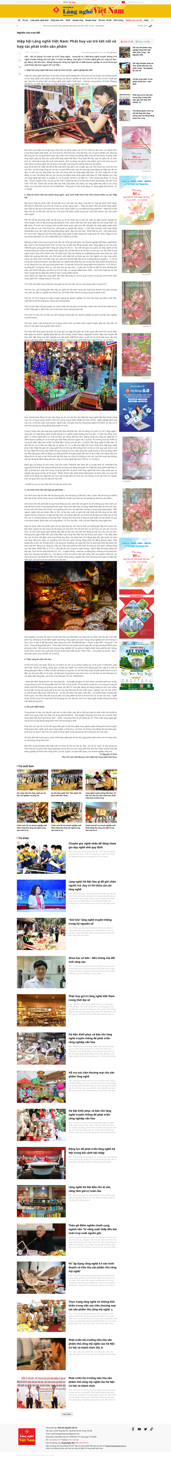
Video (146, 20)
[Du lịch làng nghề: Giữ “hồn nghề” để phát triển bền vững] (67, 780)
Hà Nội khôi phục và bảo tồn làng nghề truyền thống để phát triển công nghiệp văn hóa (90, 1114)
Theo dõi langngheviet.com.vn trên (94, 52)
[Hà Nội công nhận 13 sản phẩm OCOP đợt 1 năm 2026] (124, 83)
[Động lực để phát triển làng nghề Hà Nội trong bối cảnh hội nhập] (41, 1163)
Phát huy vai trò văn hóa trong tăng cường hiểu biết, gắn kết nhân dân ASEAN (142, 98)
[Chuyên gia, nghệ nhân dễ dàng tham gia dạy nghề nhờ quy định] (41, 857)
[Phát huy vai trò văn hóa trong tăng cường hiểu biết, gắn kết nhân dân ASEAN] (124, 99)
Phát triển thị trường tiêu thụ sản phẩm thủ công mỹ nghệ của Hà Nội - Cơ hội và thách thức (92, 1381)
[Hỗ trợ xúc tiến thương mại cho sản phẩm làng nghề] (41, 1087)
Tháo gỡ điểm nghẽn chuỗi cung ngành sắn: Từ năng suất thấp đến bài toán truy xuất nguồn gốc (93, 1229)
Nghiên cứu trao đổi (134, 20)
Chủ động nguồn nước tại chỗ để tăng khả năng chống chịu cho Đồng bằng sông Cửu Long (143, 114)
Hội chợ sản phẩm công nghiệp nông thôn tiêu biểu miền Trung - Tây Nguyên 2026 (57, 26)
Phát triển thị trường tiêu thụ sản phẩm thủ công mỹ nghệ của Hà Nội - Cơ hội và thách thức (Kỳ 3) (92, 1343)
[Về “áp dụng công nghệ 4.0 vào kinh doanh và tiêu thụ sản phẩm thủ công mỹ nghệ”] (41, 1278)
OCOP (68, 20)
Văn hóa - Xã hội (104, 20)
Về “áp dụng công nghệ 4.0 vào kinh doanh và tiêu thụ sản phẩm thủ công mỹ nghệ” (92, 1267)
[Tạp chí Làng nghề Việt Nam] (27, 1436)
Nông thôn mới (57, 20)
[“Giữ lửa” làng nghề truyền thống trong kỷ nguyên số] (41, 934)
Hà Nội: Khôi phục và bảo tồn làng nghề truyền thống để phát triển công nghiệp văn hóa (90, 1038)
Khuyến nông (90, 20)
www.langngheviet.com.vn (115, 1446)
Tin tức (25, 20)
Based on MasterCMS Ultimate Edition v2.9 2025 (35, 1455)
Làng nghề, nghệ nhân (39, 20)
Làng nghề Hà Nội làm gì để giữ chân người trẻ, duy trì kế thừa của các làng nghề (92, 885)
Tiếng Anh (123, 2)
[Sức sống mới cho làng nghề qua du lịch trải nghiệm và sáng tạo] (32, 780)
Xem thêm (67, 1414)
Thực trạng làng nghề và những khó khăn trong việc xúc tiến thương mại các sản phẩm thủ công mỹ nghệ (92, 1305)
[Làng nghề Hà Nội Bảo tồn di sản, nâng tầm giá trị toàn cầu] (41, 1201)
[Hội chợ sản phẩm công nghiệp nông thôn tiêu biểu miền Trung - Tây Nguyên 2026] (124, 52)
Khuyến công (78, 20)
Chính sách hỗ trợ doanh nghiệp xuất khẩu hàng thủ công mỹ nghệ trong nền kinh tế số (32, 827)
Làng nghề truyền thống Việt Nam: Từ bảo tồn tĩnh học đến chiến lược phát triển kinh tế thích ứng (101, 795)
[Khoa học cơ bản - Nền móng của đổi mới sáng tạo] (41, 972)
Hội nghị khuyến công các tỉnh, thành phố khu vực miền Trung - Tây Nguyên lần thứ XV (143, 67)
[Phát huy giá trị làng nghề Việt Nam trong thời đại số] (41, 1010)
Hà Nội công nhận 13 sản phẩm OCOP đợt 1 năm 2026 (143, 81)
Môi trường (118, 20)
